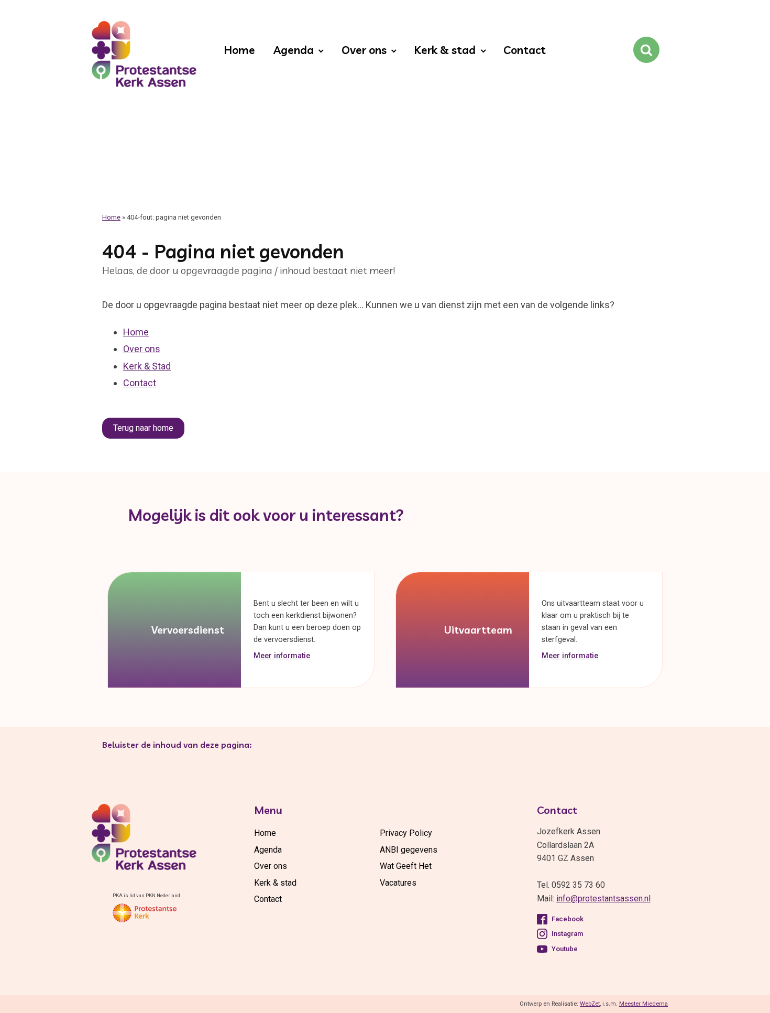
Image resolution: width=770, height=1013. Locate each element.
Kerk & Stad (147, 366)
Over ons (364, 50)
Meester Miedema (643, 1003)
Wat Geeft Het (406, 866)
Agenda (293, 50)
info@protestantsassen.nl (603, 898)
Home (239, 50)
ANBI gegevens (408, 850)
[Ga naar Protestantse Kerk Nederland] (145, 912)
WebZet (590, 1003)
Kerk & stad (445, 50)
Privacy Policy (406, 833)
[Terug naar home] (144, 56)
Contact (524, 50)
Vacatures (398, 883)
